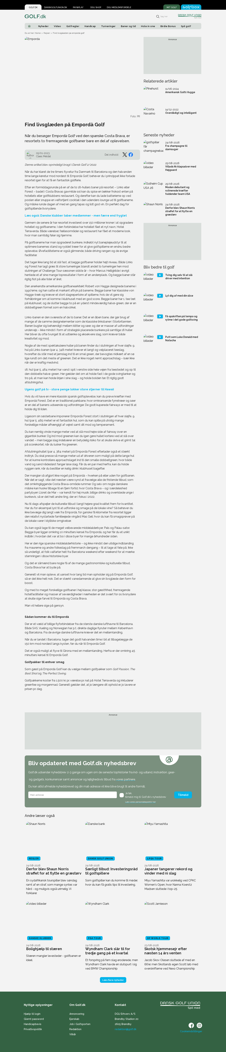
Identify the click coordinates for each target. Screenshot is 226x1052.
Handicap (90, 26)
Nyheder (43, 26)
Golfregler (72, 26)
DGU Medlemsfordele (119, 7)
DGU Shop (95, 7)
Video (57, 26)
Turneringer (108, 26)
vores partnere (125, 779)
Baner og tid (128, 26)
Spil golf (186, 26)
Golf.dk (33, 7)
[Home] (29, 26)
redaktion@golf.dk (125, 1029)
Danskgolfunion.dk (55, 7)
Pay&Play (78, 7)
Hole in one (148, 26)
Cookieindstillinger (191, 1031)
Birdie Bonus (168, 26)
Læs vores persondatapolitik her (140, 802)
